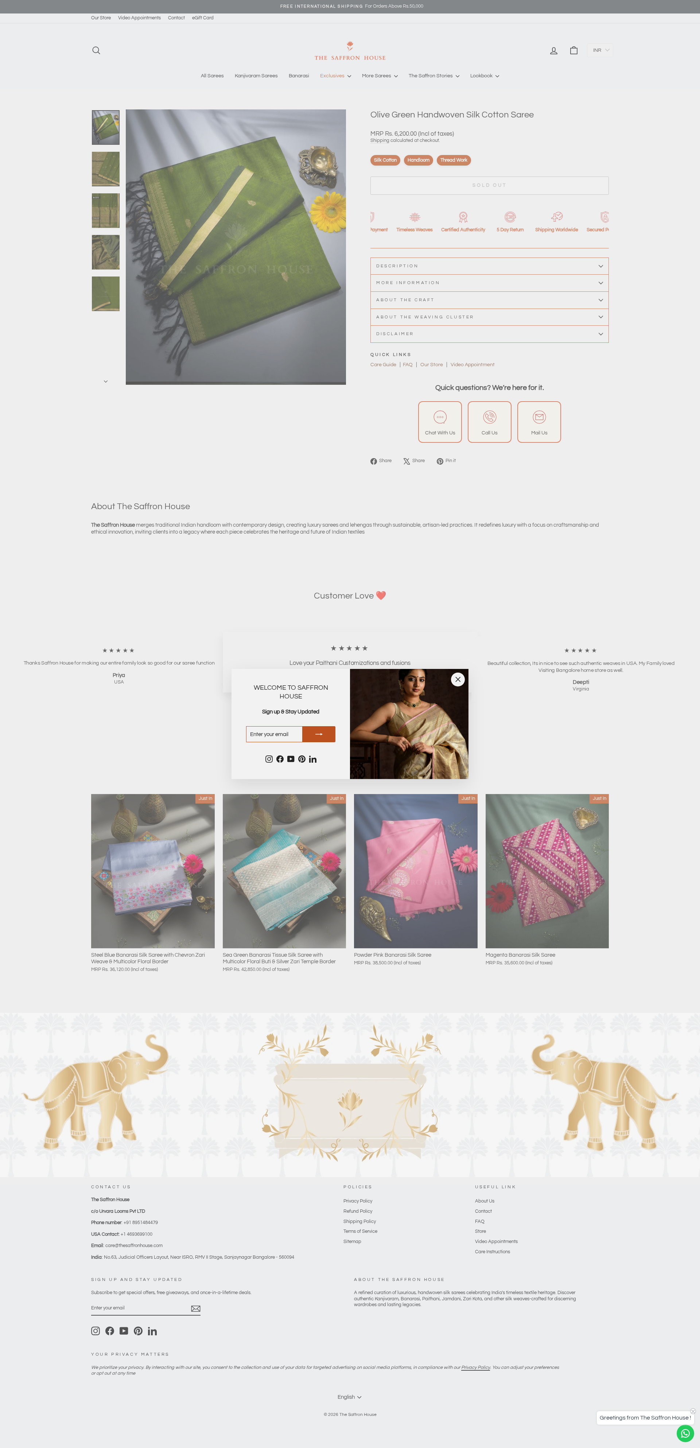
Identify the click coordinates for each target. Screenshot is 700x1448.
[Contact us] (685, 1433)
